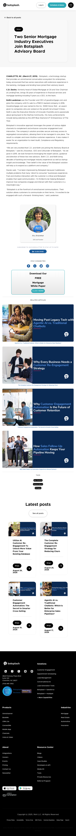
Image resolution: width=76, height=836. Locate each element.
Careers (5, 757)
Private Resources (44, 777)
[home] (11, 5)
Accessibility (20, 820)
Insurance (64, 725)
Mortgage (64, 713)
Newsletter (6, 773)
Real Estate (65, 717)
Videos (39, 757)
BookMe (5, 717)
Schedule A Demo (57, 5)
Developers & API (43, 765)
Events (5, 761)
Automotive (65, 721)
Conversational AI (44, 682)
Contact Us (6, 769)
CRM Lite (5, 721)
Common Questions (49, 820)
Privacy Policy (11, 820)
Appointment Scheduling (46, 674)
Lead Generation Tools (45, 686)
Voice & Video (7, 737)
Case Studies (42, 761)
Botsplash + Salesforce (45, 689)
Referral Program (43, 781)
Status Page (60, 820)
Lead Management (44, 678)
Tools (39, 773)
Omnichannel (7, 713)
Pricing (5, 765)
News (19, 29)
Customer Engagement (46, 670)
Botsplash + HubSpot (45, 693)
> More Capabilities (44, 697)
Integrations (7, 753)
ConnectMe (6, 725)
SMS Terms (38, 820)
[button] (71, 5)
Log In (41, 5)
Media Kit (40, 769)
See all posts (38, 513)
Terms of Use (29, 820)
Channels (5, 733)
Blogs (39, 753)
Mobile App (6, 729)
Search (67, 820)
